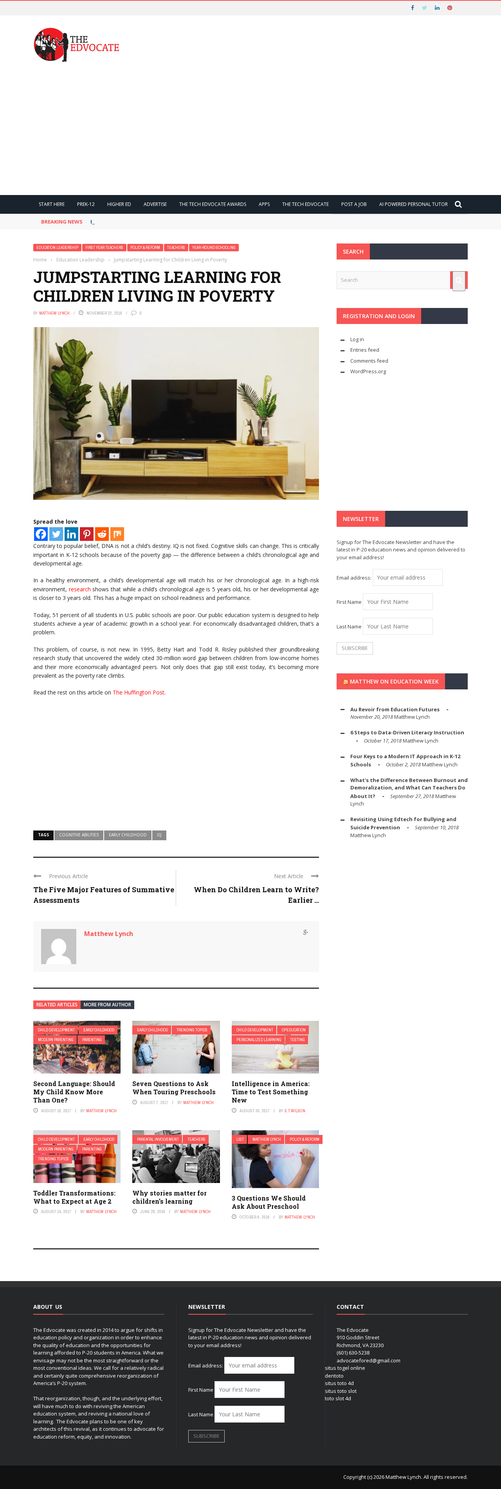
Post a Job (354, 204)
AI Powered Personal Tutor (413, 204)
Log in (357, 339)
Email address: (355, 577)
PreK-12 (86, 204)
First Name (349, 601)
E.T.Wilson (295, 1110)
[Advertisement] (250, 128)
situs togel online (345, 1367)
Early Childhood (98, 1030)
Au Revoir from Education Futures (395, 709)
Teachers (176, 247)
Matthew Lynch (54, 313)
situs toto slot (341, 1390)
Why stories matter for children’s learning (169, 1197)
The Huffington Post (138, 692)
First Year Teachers (104, 247)
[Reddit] (102, 534)
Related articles (56, 1004)
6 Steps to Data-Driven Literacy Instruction (407, 732)
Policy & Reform (145, 247)
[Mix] (117, 534)
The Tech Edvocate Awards (212, 204)
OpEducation (294, 1030)
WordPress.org (368, 371)
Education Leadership (57, 247)
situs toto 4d (339, 1383)
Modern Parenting (56, 1039)
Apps (264, 204)
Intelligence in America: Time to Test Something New (271, 1091)
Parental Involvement (158, 1139)
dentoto (334, 1375)
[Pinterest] (87, 534)
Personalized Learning (258, 1039)
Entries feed (364, 349)
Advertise (155, 204)
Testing (297, 1039)
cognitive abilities (79, 835)
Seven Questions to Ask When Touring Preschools (174, 1087)
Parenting (92, 1039)
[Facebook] (41, 534)
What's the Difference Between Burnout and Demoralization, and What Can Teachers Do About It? (409, 788)
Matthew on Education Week (394, 681)
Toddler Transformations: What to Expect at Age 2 (74, 1197)
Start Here (52, 204)
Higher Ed (119, 204)
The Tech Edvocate (305, 204)
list (240, 1139)
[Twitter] (56, 534)
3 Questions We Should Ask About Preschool (269, 1202)
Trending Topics (192, 1030)
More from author (107, 1004)
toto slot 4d (338, 1398)
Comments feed (369, 360)
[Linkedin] (71, 534)
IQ (159, 835)
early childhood (128, 835)
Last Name (349, 626)
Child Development (56, 1030)
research (80, 589)
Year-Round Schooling (214, 247)
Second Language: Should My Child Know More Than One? (74, 1091)
